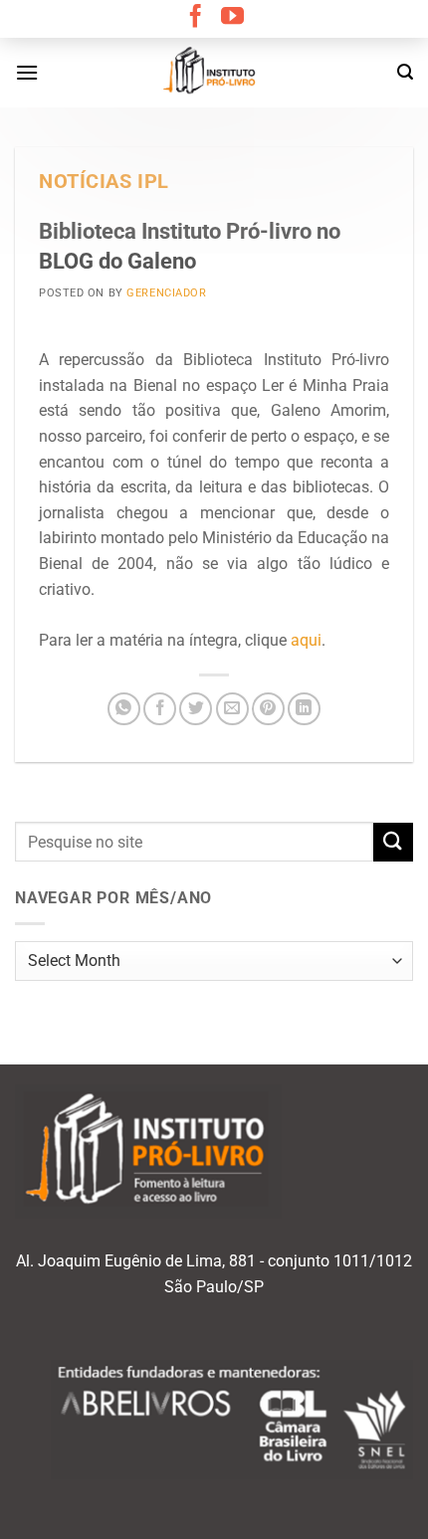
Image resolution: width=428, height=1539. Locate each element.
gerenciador (166, 293)
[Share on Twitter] (195, 708)
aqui (306, 640)
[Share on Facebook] (159, 708)
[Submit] (393, 842)
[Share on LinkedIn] (304, 708)
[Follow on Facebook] (195, 18)
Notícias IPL (104, 181)
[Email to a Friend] (232, 708)
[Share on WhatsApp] (123, 708)
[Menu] (27, 72)
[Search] (405, 72)
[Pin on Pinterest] (268, 708)
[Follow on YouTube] (232, 18)
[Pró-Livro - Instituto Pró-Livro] (214, 72)
